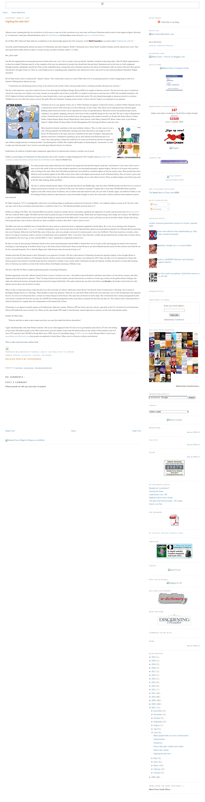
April (156, 762)
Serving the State (156, 491)
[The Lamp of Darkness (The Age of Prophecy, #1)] (158, 339)
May (156, 758)
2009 (153, 700)
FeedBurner (179, 320)
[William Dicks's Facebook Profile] (174, 68)
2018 (153, 668)
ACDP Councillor (81, 333)
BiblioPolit (170, 80)
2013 (153, 686)
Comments (157, 209)
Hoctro (19, 368)
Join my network (173, 88)
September (158, 722)
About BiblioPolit (18, 13)
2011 (153, 693)
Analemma (158, 743)
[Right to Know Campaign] (174, 144)
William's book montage (161, 330)
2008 (153, 704)
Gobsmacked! (159, 739)
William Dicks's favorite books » (188, 386)
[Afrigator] (174, 148)
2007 (153, 708)
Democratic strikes (161, 750)
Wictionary (47, 355)
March (156, 765)
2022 (153, 657)
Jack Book (29, 368)
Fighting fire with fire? (17, 21)
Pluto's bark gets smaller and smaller (168, 746)
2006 (153, 777)
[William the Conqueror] (185, 349)
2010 (153, 697)
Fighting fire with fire (125, 41)
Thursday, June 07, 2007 (42, 352)
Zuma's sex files (155, 504)
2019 (153, 664)
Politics (169, 85)
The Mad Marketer (43, 368)
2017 (153, 671)
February (157, 769)
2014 (153, 682)
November (158, 714)
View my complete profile (161, 45)
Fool (71, 50)
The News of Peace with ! (164, 193)
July (155, 729)
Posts (155, 204)
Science (37, 355)
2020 (153, 661)
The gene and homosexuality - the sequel (165, 501)
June (156, 733)
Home (5, 13)
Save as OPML (192, 432)
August (157, 725)
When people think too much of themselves (171, 736)
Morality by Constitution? (159, 488)
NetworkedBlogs (172, 76)
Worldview (175, 85)
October (157, 718)
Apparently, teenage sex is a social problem (174, 245)
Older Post (136, 431)
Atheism (16, 355)
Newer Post (10, 431)
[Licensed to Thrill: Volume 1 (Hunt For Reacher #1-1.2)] (158, 364)
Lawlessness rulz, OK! (158, 495)
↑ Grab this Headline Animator (174, 180)
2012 (153, 690)
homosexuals (133, 212)
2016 (153, 675)
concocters (33, 229)
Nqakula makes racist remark (161, 498)
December (158, 711)
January (157, 773)
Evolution (27, 355)
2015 (153, 679)
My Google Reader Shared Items (166, 533)
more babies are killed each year (17, 336)
